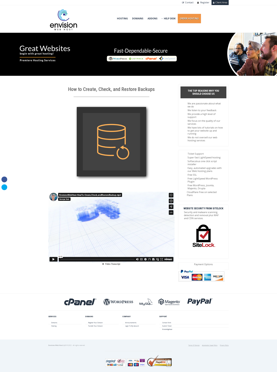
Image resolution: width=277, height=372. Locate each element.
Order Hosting (189, 18)
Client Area (221, 2)
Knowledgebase (167, 329)
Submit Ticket (167, 326)
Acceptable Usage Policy (209, 345)
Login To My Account (132, 326)
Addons (152, 18)
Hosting (122, 18)
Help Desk (170, 18)
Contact (189, 2)
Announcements (130, 323)
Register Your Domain (95, 323)
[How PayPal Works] (201, 282)
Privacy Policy (224, 345)
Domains (137, 18)
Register (204, 2)
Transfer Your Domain (95, 326)
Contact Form (166, 323)
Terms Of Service (194, 345)
